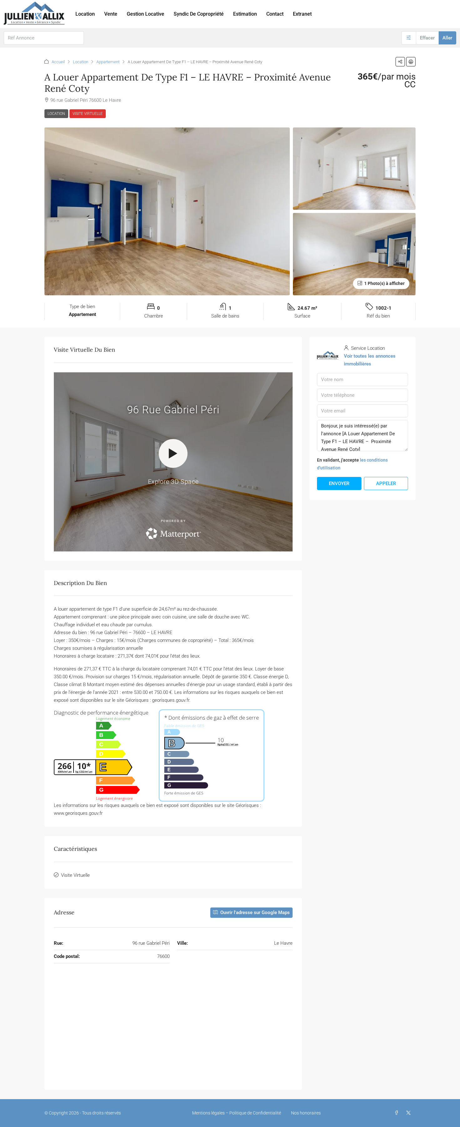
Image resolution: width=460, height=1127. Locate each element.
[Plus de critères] (408, 37)
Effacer (427, 38)
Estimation (245, 14)
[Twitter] (409, 1112)
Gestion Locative (145, 14)
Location (85, 14)
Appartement (108, 61)
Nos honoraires (306, 1112)
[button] (400, 61)
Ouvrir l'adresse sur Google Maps (254, 912)
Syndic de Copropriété (199, 14)
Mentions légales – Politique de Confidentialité (236, 1112)
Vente (110, 14)
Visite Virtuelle (88, 113)
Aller (447, 38)
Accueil (58, 61)
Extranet (302, 14)
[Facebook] (397, 1112)
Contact (275, 14)
